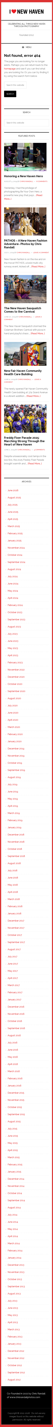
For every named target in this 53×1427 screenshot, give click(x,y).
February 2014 (15, 1250)
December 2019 (16, 748)
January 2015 (14, 1171)
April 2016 (13, 1064)
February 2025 (15, 533)
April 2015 (13, 1150)
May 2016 (13, 1057)
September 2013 (16, 1286)
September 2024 (16, 562)
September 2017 (16, 942)
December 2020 (16, 677)
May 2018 (13, 885)
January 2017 (14, 999)
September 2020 (16, 691)
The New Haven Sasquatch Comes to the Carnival (22, 310)
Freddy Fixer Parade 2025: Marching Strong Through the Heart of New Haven (24, 441)
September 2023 (16, 619)
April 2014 (13, 1236)
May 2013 (13, 1315)
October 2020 (15, 684)
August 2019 (14, 777)
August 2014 (14, 1207)
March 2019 (14, 813)
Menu (29, 47)
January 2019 (14, 827)
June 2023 (13, 641)
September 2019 (16, 770)
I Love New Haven (26, 11)
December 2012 (16, 1351)
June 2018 (13, 877)
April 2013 (13, 1322)
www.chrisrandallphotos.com (25, 1397)
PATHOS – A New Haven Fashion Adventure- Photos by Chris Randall (25, 244)
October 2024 (15, 555)
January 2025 (14, 540)
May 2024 (13, 590)
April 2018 (13, 892)
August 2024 (14, 569)
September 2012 (16, 1372)
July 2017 (12, 956)
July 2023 (13, 634)
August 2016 (14, 1035)
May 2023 (13, 648)
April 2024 (13, 598)
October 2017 (15, 935)
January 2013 (14, 1343)
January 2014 (14, 1257)
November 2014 (16, 1186)
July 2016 (12, 1042)
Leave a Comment (41, 253)
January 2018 (14, 913)
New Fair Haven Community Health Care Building (23, 372)
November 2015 (16, 1100)
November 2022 (16, 669)
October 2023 (15, 612)
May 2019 (13, 798)
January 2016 (14, 1085)
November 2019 (16, 755)
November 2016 (16, 1014)
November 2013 (16, 1272)
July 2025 (13, 504)
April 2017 (13, 978)
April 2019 (13, 806)
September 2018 (16, 856)
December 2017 (16, 920)
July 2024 (13, 576)
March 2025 (14, 526)
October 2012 (15, 1365)
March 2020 (14, 727)
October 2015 (15, 1107)
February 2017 (15, 992)
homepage (10, 68)
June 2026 (13, 490)
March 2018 (14, 899)
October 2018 (15, 849)
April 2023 (13, 655)
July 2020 (13, 705)
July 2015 (12, 1128)
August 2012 (14, 1379)
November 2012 (16, 1358)
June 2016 (13, 1049)
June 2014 (13, 1222)
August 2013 (14, 1293)
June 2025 (13, 512)
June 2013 (13, 1308)
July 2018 (12, 870)
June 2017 (13, 963)
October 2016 (15, 1021)
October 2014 (15, 1193)
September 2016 (16, 1028)
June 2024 (13, 583)
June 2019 (13, 791)
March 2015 (14, 1157)
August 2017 (14, 949)
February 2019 (15, 820)
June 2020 (13, 712)
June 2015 (13, 1136)
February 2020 (15, 734)
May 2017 (13, 971)
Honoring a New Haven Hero (23, 176)
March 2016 (14, 1071)
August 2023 (14, 626)
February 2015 (15, 1164)
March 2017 (14, 985)
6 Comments (41, 181)
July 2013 (12, 1300)
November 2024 (16, 547)
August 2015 (14, 1121)
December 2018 (16, 834)
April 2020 (13, 720)
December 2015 (16, 1092)
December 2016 (16, 1006)
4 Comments (39, 450)
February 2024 (15, 605)
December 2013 (16, 1265)
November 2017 (16, 928)
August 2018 (14, 863)
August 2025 (14, 497)
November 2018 (16, 841)
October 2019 (15, 763)
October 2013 (15, 1279)
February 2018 (15, 906)
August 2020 (14, 698)
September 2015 (16, 1114)
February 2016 (15, 1078)
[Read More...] (38, 266)
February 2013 (15, 1336)
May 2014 (13, 1229)
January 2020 (15, 741)
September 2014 (16, 1200)
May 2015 (13, 1143)
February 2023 (15, 662)
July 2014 (12, 1214)
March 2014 (14, 1243)
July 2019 (12, 784)
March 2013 (14, 1329)
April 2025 (13, 519)
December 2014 (16, 1179)
